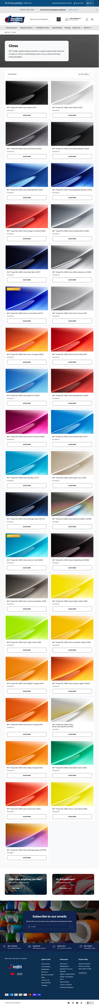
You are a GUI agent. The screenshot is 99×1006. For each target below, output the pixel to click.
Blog (42, 977)
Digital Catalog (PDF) (67, 974)
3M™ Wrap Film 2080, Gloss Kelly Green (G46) (69, 768)
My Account (80, 3)
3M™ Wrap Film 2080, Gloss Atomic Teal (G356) (25, 560)
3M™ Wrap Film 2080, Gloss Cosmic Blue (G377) (25, 313)
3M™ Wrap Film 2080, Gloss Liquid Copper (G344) (71, 683)
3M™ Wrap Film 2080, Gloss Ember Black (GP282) (70, 560)
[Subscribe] (70, 926)
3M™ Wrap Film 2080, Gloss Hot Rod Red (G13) (69, 354)
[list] (49, 947)
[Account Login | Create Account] (87, 19)
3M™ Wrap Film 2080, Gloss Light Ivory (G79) (69, 478)
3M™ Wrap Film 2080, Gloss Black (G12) (21, 108)
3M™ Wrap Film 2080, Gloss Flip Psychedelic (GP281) (72, 519)
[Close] (96, 10)
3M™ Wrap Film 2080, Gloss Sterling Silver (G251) (70, 231)
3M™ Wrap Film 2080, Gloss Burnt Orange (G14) (25, 725)
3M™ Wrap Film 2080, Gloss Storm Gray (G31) (69, 313)
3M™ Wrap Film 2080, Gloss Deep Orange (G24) (25, 768)
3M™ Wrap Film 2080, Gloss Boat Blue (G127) (23, 272)
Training (44, 985)
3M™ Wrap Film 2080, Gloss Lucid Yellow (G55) (69, 809)
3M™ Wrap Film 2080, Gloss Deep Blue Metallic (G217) (72, 190)
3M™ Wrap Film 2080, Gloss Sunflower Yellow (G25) (71, 642)
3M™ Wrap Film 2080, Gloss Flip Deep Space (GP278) (26, 850)
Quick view (27, 115)
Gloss (14, 32)
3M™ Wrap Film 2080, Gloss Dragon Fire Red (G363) (26, 231)
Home (9, 32)
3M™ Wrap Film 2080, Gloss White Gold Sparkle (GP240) (62, 726)
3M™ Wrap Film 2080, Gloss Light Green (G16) (24, 642)
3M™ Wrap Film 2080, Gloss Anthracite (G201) (24, 149)
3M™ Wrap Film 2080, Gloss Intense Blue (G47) (69, 437)
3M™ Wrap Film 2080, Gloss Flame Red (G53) (24, 809)
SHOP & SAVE (73, 10)
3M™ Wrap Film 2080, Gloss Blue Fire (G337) (23, 395)
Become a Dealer (47, 975)
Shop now (16, 888)
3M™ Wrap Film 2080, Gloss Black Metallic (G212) (70, 149)
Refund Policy (64, 982)
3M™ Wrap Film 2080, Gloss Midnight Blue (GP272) (26, 519)
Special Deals (46, 983)
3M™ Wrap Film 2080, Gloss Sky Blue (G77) (23, 478)
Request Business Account (63, 3)
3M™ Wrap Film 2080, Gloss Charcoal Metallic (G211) (26, 601)
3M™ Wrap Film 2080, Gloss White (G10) (67, 108)
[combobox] (44, 19)
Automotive (45, 964)
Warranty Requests (66, 987)
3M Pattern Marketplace (64, 965)
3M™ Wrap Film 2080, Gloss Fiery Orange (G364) (25, 354)
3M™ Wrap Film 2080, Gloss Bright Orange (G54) (25, 683)
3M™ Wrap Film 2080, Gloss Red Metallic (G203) (70, 395)
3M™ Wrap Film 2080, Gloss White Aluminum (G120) (71, 272)
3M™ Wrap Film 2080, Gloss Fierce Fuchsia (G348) (26, 437)
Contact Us (45, 980)
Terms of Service (66, 985)
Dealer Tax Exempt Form (66, 978)
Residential (45, 969)
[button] (92, 19)
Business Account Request (66, 970)
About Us (44, 972)
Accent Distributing (14, 1003)
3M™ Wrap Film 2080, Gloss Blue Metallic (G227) (25, 190)
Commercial (45, 967)
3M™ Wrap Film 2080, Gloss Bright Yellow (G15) (69, 601)
